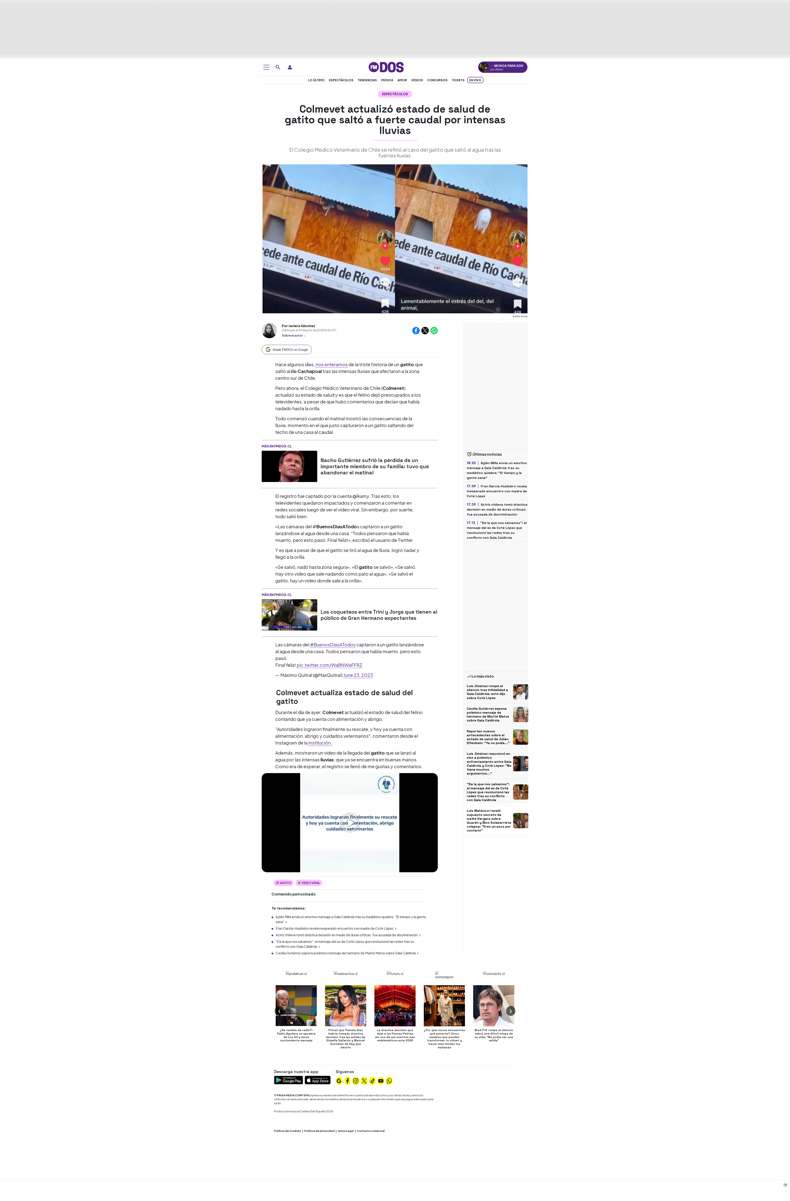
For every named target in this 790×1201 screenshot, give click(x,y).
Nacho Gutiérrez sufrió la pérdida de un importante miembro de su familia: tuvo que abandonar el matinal (375, 466)
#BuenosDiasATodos (333, 644)
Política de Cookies (287, 1130)
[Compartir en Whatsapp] (434, 330)
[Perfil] (290, 67)
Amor (402, 80)
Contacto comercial (371, 1130)
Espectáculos (341, 80)
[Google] (339, 1080)
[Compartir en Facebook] (416, 330)
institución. (320, 743)
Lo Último (316, 80)
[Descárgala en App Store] (318, 1079)
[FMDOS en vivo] (483, 67)
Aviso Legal (346, 1130)
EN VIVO (475, 80)
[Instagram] (356, 1080)
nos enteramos (332, 364)
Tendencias (367, 80)
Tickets (458, 80)
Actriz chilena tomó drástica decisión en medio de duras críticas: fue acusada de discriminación (347, 935)
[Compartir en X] (425, 330)
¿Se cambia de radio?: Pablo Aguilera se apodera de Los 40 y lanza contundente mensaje (296, 1035)
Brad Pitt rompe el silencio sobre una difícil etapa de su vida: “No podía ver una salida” (494, 1035)
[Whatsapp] (389, 1080)
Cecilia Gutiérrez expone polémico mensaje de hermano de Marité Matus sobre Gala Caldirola (346, 953)
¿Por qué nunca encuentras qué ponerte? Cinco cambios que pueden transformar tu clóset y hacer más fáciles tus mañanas (444, 1038)
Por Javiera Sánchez (298, 326)
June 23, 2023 (358, 675)
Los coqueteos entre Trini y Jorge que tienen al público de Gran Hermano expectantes (379, 615)
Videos (417, 80)
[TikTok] (372, 1080)
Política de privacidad (319, 1130)
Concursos (437, 80)
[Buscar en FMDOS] (278, 67)
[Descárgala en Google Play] (288, 1079)
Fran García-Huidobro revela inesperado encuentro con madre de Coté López (335, 928)
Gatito (285, 883)
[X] (364, 1080)
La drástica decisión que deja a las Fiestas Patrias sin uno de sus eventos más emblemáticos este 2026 (395, 1035)
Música (387, 80)
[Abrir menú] (266, 67)
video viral (311, 883)
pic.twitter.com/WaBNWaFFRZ (329, 665)
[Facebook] (347, 1080)
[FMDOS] (386, 67)
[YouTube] (381, 1080)
